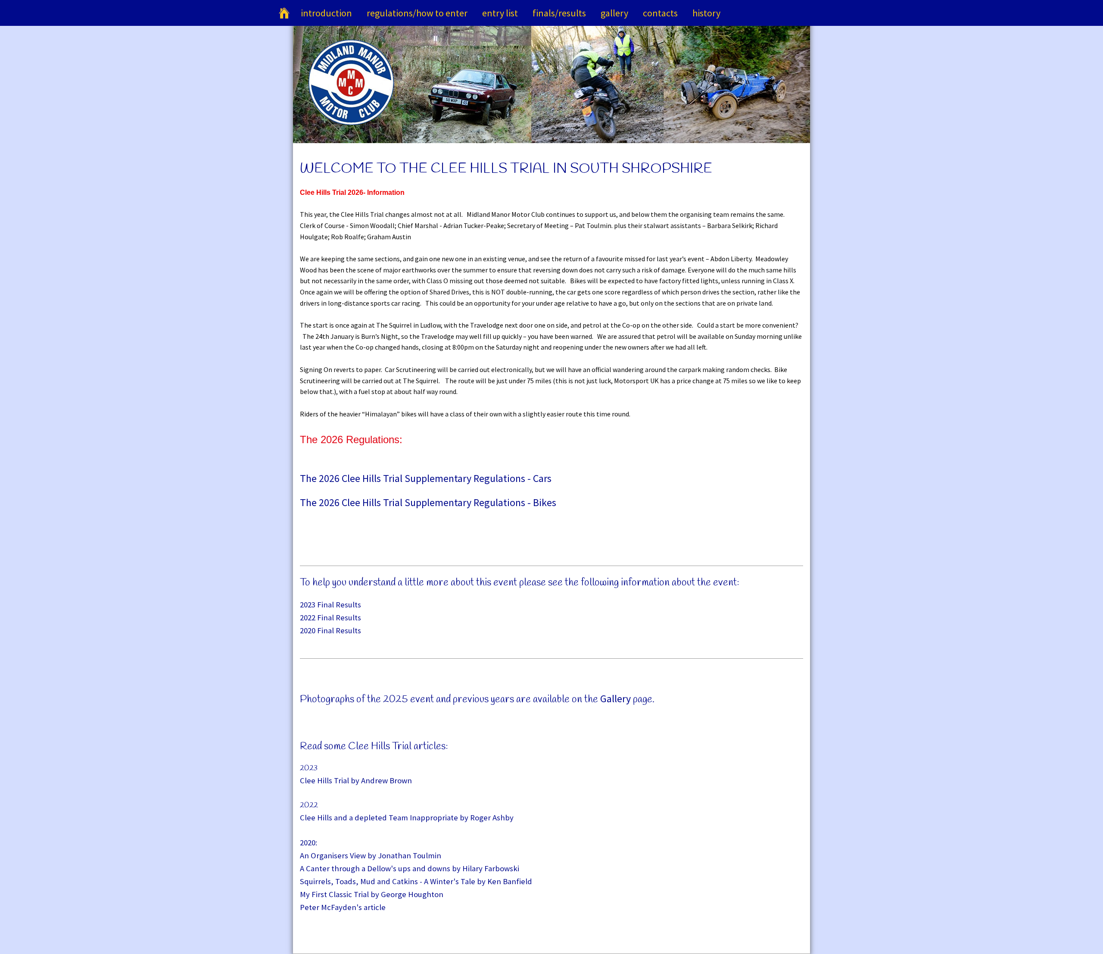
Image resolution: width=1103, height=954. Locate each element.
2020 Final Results (330, 630)
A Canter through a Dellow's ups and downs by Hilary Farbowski (409, 868)
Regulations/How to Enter (417, 13)
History (706, 13)
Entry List (500, 13)
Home (284, 13)
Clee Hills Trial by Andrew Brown (356, 780)
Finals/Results (559, 13)
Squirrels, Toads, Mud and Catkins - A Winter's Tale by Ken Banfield (416, 881)
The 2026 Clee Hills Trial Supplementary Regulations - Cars (426, 478)
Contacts (660, 13)
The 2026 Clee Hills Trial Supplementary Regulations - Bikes (428, 502)
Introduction (326, 13)
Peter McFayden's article (343, 907)
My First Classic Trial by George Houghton (371, 894)
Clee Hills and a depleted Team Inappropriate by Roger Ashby (407, 818)
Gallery (614, 13)
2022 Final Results (330, 617)
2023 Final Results (330, 605)
